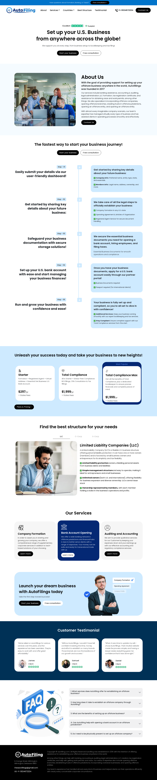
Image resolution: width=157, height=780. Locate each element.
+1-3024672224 (125, 10)
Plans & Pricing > (24, 407)
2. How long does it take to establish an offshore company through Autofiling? (101, 703)
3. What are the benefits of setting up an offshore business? (98, 713)
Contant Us (143, 10)
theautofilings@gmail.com (26, 767)
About (43, 10)
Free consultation (91, 53)
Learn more (25, 553)
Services (54, 10)
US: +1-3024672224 (22, 771)
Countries (68, 10)
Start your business (68, 53)
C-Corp (78, 436)
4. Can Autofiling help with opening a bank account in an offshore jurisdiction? (100, 723)
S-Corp (95, 436)
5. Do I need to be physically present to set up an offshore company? (101, 734)
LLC (61, 436)
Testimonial (101, 10)
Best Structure (85, 10)
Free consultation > (100, 2)
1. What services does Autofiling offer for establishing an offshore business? (100, 692)
